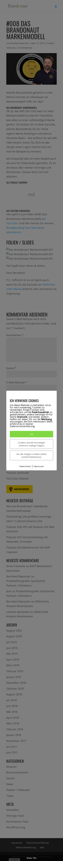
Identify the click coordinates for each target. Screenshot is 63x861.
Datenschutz (25, 466)
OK (31, 434)
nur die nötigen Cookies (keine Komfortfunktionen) (31, 455)
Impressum (39, 466)
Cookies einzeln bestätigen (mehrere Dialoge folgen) (31, 444)
